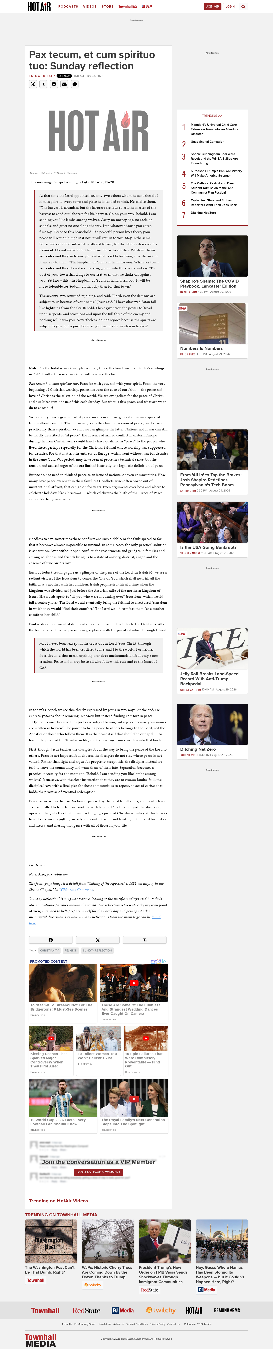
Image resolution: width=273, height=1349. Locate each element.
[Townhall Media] (40, 1340)
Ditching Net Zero (203, 213)
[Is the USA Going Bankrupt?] (212, 522)
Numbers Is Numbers (201, 348)
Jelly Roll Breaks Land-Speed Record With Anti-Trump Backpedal (209, 678)
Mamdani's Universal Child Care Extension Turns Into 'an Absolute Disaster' (214, 129)
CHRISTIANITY (49, 950)
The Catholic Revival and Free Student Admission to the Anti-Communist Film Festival (212, 188)
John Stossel (189, 755)
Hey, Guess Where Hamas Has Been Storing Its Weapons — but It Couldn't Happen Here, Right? (220, 1274)
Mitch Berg (188, 354)
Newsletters (104, 1324)
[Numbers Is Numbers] (212, 323)
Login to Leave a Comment (98, 1172)
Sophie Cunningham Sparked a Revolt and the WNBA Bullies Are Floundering (214, 158)
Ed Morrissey (42, 76)
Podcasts (68, 7)
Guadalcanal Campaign (207, 142)
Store (108, 7)
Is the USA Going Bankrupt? (208, 547)
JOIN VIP (212, 7)
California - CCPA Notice (197, 1324)
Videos (90, 7)
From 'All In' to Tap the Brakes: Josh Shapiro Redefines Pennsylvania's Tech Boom (211, 480)
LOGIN (230, 7)
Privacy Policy (157, 1324)
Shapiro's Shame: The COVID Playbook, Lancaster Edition (209, 284)
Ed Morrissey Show (85, 1324)
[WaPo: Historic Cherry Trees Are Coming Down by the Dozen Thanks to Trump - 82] (108, 1241)
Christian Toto (190, 689)
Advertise (118, 1324)
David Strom (188, 292)
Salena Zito (188, 491)
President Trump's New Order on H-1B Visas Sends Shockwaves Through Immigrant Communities (163, 1274)
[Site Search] (243, 6)
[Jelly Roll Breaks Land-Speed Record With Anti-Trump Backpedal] (212, 649)
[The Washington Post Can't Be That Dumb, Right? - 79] (51, 1241)
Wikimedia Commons (76, 889)
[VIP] (147, 6)
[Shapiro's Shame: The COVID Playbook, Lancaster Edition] (212, 256)
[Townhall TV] (128, 6)
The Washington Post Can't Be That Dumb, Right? (50, 1270)
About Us (67, 1324)
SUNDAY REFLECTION (97, 950)
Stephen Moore (190, 553)
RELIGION (71, 950)
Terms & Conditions (137, 1324)
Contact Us (173, 1324)
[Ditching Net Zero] (212, 724)
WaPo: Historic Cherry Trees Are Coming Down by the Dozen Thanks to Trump (107, 1272)
